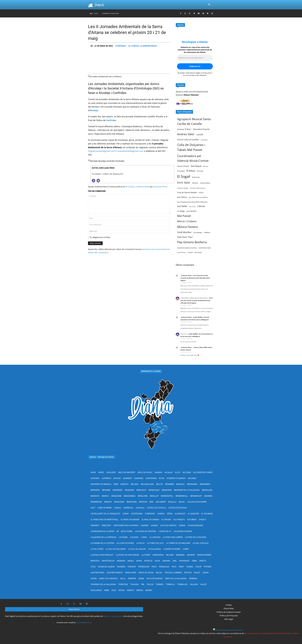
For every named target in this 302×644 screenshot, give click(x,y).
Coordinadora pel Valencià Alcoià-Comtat (193, 158)
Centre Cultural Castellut (188, 139)
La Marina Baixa (148, 46)
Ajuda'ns (179, 91)
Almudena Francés (201, 129)
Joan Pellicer (182, 197)
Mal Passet (184, 216)
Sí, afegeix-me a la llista (100, 237)
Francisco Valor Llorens (197, 188)
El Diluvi (191, 170)
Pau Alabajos (197, 232)
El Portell (200, 171)
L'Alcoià (201, 206)
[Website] (93, 180)
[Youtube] (198, 13)
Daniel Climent (183, 166)
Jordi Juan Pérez (160, 186)
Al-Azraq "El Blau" (184, 129)
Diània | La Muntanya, (113, 616)
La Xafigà (181, 211)
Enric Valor (183, 182)
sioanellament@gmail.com (130, 151)
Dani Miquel (196, 166)
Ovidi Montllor (184, 232)
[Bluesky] (203, 13)
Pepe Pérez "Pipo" (185, 237)
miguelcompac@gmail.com (101, 151)
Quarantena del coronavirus (187, 248)
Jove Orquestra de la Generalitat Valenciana (192, 202)
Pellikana (207, 232)
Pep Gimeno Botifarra (192, 242)
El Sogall (183, 176)
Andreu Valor (185, 134)
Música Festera (187, 227)
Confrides (120, 46)
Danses (205, 166)
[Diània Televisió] (96, 5)
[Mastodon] (208, 13)
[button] (209, 4)
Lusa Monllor (191, 211)
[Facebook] (180, 13)
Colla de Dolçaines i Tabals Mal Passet (191, 147)
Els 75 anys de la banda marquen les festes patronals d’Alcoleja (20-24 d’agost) (195, 278)
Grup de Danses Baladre (187, 192)
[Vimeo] (194, 13)
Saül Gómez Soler (205, 248)
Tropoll (190, 252)
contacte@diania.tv (84, 622)
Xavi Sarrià (198, 252)
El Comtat (133, 46)
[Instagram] (185, 13)
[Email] (98, 180)
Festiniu (195, 183)
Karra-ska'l (192, 206)
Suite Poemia (181, 252)
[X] (189, 13)
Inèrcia (201, 192)
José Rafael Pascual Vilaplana (198, 197)
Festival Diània (205, 183)
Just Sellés (182, 206)
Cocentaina (204, 140)
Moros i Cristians (186, 221)
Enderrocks (196, 177)
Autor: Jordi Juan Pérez (103, 168)
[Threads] (212, 13)
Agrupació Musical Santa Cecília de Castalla (194, 121)
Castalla (199, 134)
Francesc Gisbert (182, 188)
